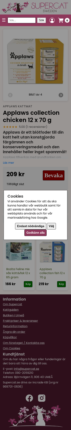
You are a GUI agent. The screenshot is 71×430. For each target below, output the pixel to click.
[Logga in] (52, 20)
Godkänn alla (35, 232)
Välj (51, 226)
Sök (41, 20)
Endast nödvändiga (30, 226)
